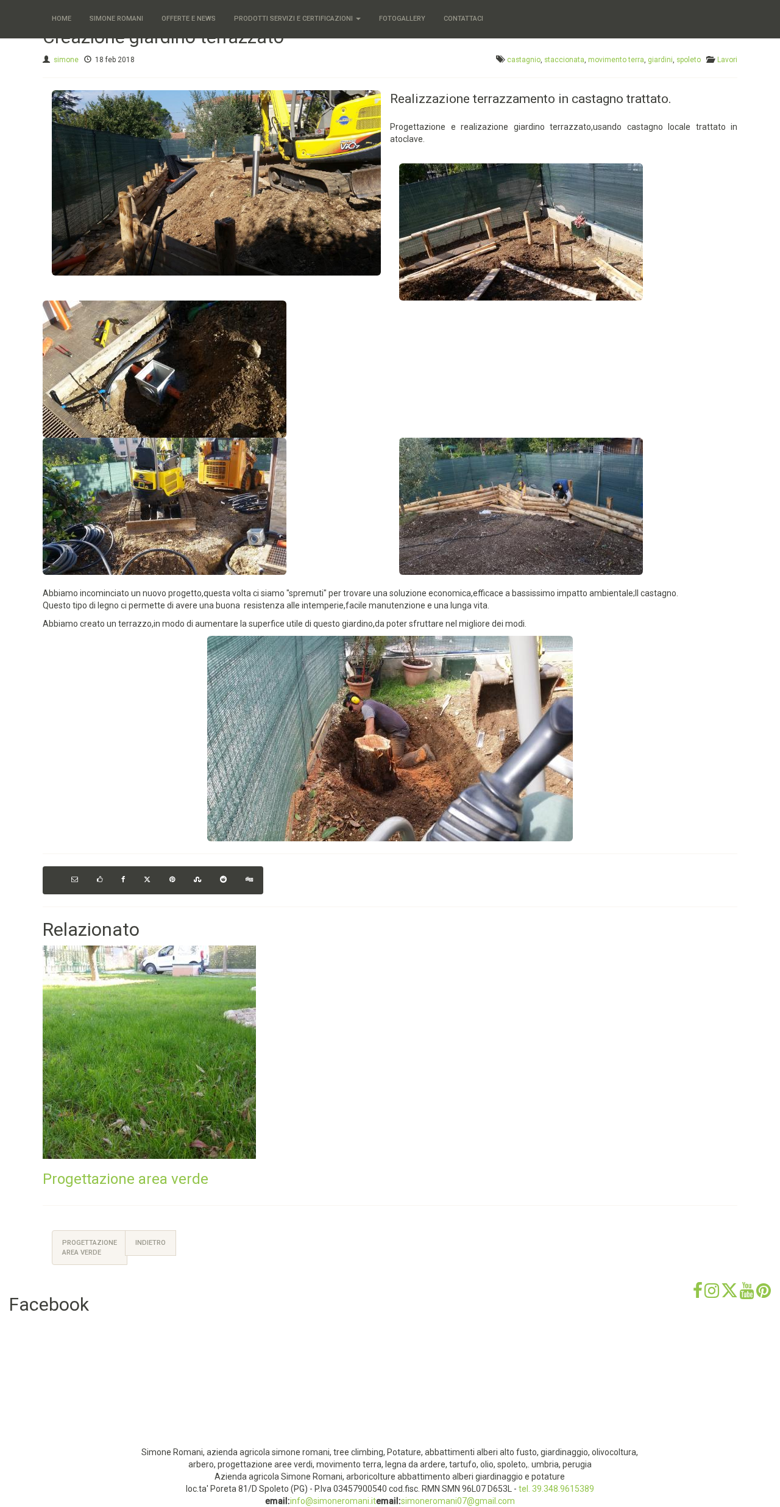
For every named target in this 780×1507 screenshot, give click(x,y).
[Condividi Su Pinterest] (172, 880)
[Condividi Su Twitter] (147, 880)
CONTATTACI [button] (463, 19)
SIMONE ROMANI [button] (116, 19)
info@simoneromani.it (333, 1501)
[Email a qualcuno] (75, 880)
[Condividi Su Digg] (249, 880)
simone (66, 59)
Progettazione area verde (125, 1179)
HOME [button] (61, 19)
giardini (660, 59)
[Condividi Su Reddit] (223, 880)
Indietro (150, 1243)
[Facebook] (698, 1295)
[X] (729, 1295)
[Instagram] (711, 1295)
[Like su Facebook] (99, 880)
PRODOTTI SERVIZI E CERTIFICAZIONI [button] (294, 19)
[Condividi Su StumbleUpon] (197, 880)
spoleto (688, 59)
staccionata (564, 59)
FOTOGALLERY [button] (402, 19)
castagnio (524, 59)
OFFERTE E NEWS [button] (188, 19)
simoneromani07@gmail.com (458, 1501)
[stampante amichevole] (52, 880)
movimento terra (616, 59)
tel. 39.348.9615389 (556, 1489)
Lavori (727, 59)
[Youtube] (747, 1295)
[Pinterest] (763, 1295)
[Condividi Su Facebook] (123, 880)
